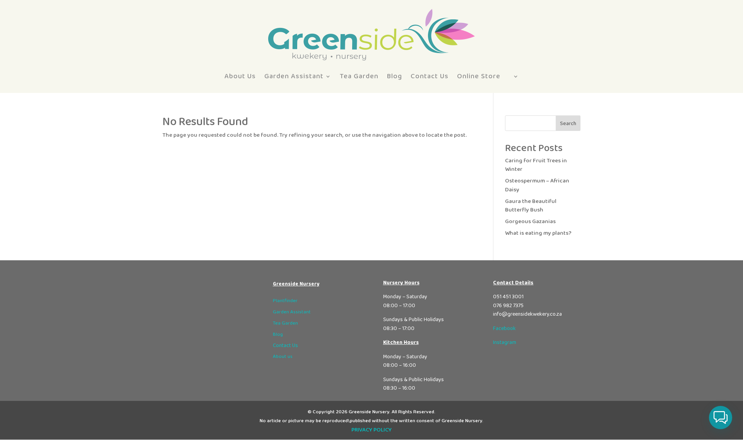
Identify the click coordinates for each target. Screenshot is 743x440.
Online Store (478, 76)
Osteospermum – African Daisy (537, 185)
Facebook (504, 328)
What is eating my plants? (538, 233)
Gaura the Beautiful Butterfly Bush (530, 206)
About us (283, 356)
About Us (240, 76)
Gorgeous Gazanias (530, 221)
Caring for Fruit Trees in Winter (536, 165)
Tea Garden (359, 76)
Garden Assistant (294, 76)
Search (568, 123)
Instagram (504, 342)
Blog (394, 76)
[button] (720, 417)
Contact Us (430, 76)
